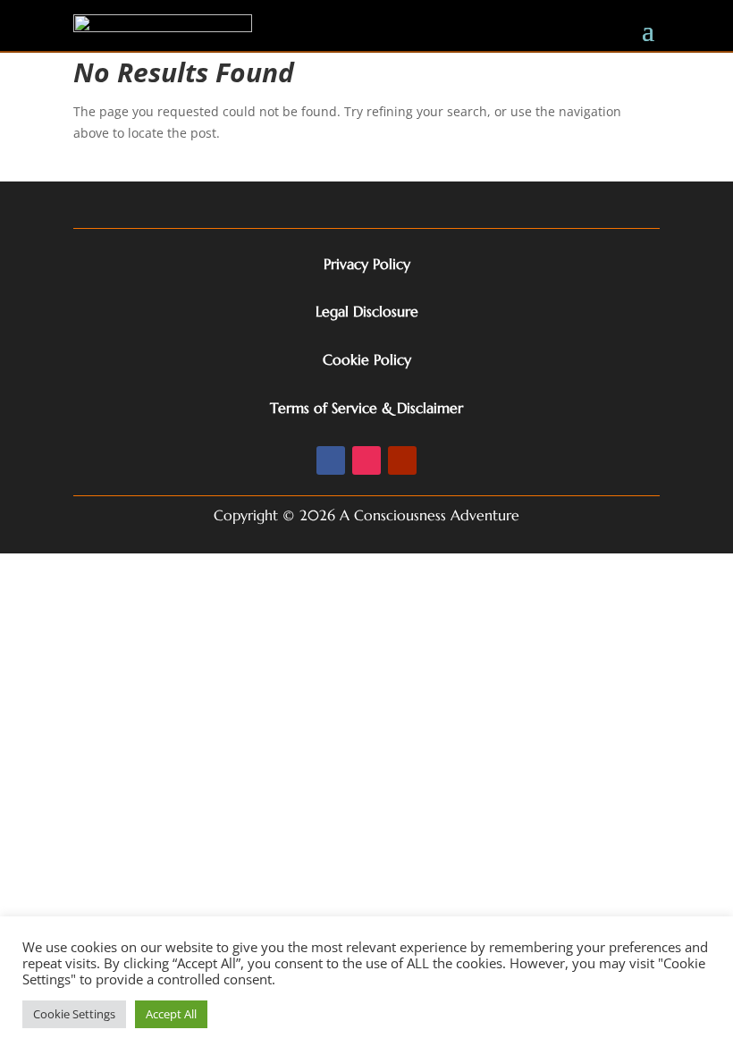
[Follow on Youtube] (402, 460)
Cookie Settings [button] (74, 1014)
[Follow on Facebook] (330, 460)
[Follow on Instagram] (366, 460)
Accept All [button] (171, 1014)
